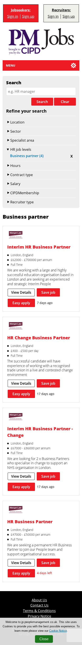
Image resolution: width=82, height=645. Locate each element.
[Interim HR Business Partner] (15, 235)
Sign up (28, 16)
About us (39, 600)
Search (42, 101)
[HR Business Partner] (15, 510)
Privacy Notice (39, 616)
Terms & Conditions (39, 611)
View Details (21, 292)
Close (44, 639)
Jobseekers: (21, 10)
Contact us (39, 605)
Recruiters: (61, 10)
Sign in (12, 16)
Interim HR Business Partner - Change (40, 431)
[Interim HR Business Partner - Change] (15, 417)
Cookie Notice (58, 630)
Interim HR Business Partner (38, 247)
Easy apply (21, 302)
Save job (48, 292)
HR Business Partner (29, 521)
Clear (65, 101)
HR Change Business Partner (38, 338)
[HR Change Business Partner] (15, 326)
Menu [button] (10, 65)
